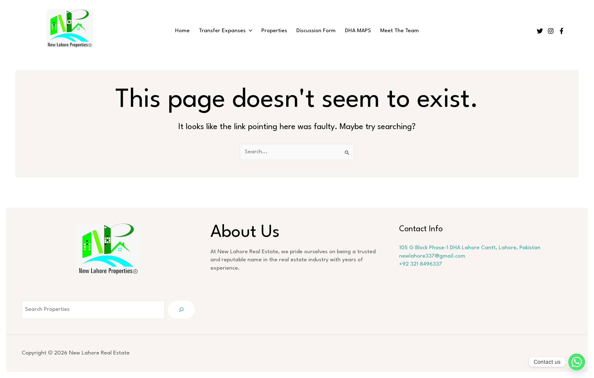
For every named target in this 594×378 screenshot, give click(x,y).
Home (182, 30)
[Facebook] (561, 31)
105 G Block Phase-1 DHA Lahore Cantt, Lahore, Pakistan (469, 247)
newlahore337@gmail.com (432, 256)
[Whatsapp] (576, 362)
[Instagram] (551, 31)
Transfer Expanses (222, 30)
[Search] (181, 310)
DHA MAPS (358, 30)
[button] (249, 30)
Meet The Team (399, 30)
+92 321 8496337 (420, 264)
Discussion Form (316, 30)
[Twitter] (540, 31)
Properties (274, 30)
